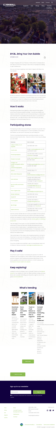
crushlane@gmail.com (36, 149)
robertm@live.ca (34, 158)
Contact (48, 2)
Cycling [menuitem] (49, 8)
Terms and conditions (49, 424)
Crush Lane (14, 150)
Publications (16, 414)
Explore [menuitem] (25, 6)
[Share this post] (44, 57)
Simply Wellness (15, 194)
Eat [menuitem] (32, 6)
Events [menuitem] (49, 6)
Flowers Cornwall (15, 159)
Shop (5, 410)
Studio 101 (13, 197)
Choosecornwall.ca (30, 424)
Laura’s (13, 170)
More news (28, 361)
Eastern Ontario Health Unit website (21, 262)
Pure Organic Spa (15, 190)
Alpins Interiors (15, 209)
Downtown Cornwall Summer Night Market (15, 311)
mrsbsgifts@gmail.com (33, 185)
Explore (6, 415)
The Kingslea (14, 200)
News (43, 2)
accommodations (18, 276)
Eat (5, 412)
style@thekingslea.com (33, 201)
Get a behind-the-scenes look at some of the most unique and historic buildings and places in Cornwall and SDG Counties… (23, 327)
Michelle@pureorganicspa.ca (35, 191)
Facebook (30, 155)
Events (5, 417)
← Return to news (18, 374)
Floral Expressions (15, 154)
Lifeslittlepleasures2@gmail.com (36, 175)
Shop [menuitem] (37, 6)
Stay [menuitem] (43, 6)
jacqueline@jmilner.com (36, 164)
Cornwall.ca (39, 424)
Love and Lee (14, 179)
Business (38, 2)
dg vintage (14, 205)
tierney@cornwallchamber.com (34, 245)
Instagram (40, 181)
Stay (5, 407)
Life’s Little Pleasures (16, 174)
